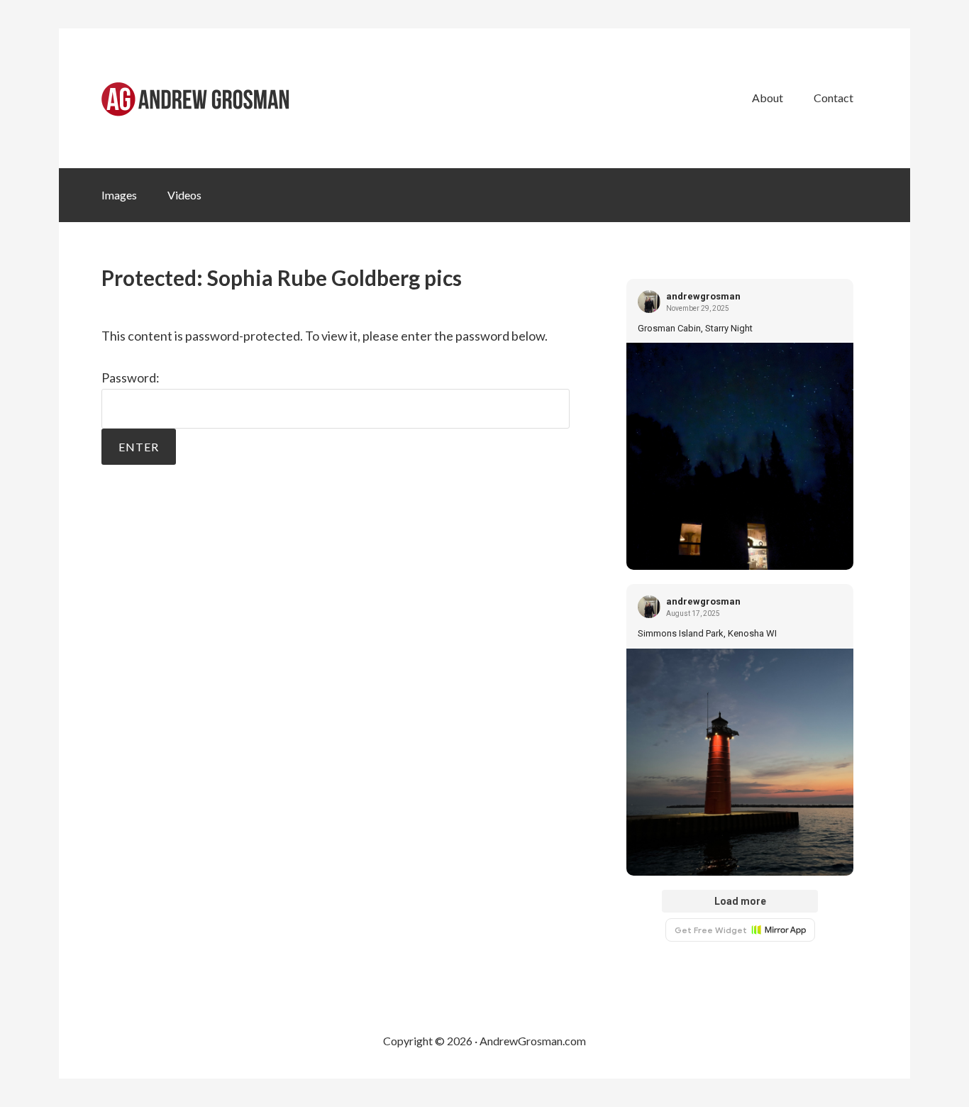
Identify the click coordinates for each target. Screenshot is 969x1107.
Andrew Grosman (207, 98)
